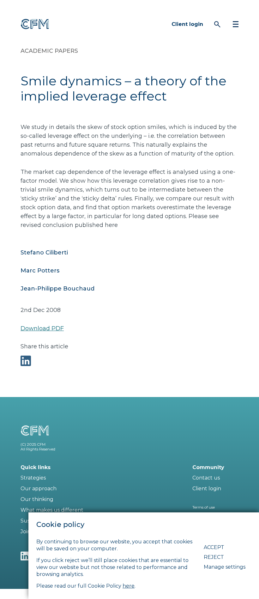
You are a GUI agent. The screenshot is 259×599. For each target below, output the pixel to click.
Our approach (39, 489)
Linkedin (25, 556)
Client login (187, 24)
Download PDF (42, 328)
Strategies (33, 478)
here (129, 586)
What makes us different (52, 510)
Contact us (206, 478)
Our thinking (37, 499)
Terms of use (203, 507)
